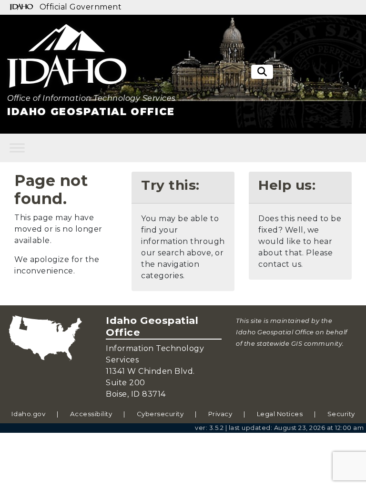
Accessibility (91, 414)
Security (341, 414)
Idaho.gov (28, 414)
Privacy (220, 414)
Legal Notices (280, 414)
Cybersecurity (160, 414)
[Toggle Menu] (17, 147)
